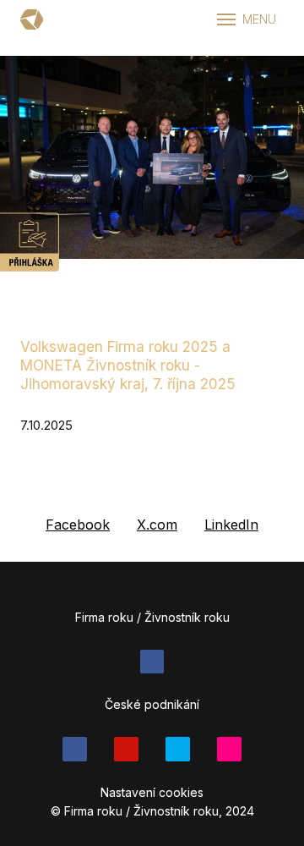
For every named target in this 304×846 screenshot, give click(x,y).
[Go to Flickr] (229, 749)
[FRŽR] (31, 19)
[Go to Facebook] (152, 662)
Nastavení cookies (152, 792)
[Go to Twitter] (178, 749)
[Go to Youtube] (126, 749)
